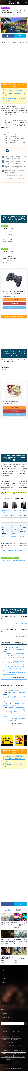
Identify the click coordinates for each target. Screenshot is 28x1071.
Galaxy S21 (6, 1039)
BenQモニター (7, 1050)
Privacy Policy (14, 1065)
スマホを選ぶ (6, 986)
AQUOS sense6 (20, 1056)
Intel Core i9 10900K (13, 690)
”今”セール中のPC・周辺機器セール (14, 90)
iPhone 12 (6, 1053)
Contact (19, 1065)
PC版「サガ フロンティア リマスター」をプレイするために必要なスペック (15, 157)
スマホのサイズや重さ (8, 1045)
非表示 (20, 150)
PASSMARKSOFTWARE (22, 623)
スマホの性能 (16, 1039)
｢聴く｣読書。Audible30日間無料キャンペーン (15, 99)
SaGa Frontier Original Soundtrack (10, 401)
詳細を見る (4, 536)
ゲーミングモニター (8, 1042)
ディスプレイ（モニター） (7, 994)
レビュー (3, 967)
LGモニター (16, 1031)
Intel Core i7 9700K (13, 647)
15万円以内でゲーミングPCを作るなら (15, 175)
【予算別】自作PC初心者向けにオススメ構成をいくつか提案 (15, 171)
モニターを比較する (7, 1005)
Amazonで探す (14, 299)
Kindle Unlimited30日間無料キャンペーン (15, 94)
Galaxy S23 (6, 1031)
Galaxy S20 (20, 1045)
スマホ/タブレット (5, 982)
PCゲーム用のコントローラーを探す (15, 316)
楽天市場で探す (14, 303)
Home (8, 1065)
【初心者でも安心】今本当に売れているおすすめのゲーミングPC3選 (15, 167)
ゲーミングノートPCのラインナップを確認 (12, 550)
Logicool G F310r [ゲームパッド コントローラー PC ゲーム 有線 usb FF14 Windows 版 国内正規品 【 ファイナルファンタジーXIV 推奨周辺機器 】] (14, 291)
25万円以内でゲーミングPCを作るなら (15, 178)
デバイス (5, 978)
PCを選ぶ (5, 1013)
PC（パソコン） (5, 1009)
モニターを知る (6, 1001)
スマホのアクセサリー (8, 1059)
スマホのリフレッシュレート (19, 1053)
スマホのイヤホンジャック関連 (10, 1061)
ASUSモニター (18, 1050)
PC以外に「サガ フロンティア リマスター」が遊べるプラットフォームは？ (15, 162)
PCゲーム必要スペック (5, 7)
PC (3, 970)
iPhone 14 (15, 1036)
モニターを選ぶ (6, 997)
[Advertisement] (14, 65)
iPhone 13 (6, 1036)
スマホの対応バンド (8, 1056)
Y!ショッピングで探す (14, 307)
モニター (5, 974)
